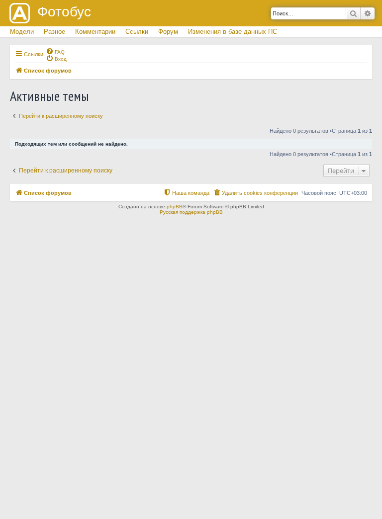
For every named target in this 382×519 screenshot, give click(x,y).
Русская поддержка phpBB (191, 212)
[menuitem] (55, 51)
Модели (22, 31)
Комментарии (95, 31)
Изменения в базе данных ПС (232, 31)
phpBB (175, 206)
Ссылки (136, 31)
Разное (54, 31)
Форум (168, 31)
